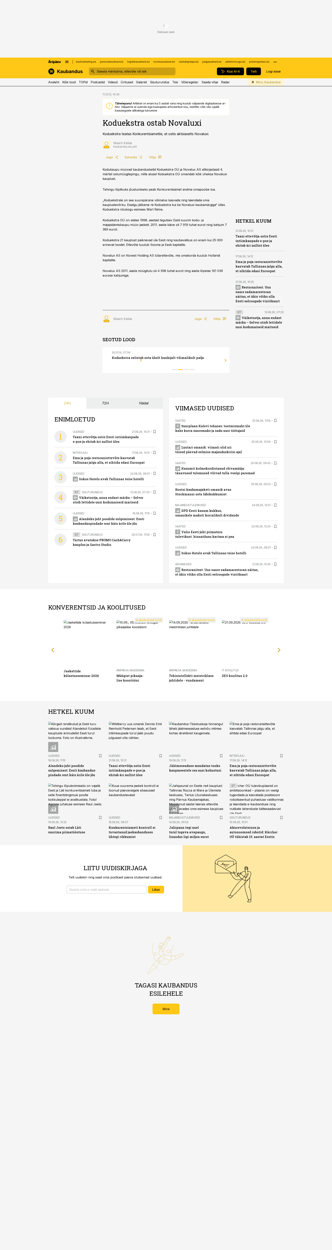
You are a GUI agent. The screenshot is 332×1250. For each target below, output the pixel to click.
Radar (225, 82)
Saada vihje (210, 82)
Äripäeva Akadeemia (130, 670)
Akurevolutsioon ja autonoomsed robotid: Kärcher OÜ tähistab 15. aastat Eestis (253, 832)
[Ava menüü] (67, 61)
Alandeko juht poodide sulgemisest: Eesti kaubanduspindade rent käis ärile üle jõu (72, 770)
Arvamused (183, 564)
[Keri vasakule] (141, 360)
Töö (175, 82)
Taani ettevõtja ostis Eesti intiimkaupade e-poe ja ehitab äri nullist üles (256, 240)
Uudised (78, 431)
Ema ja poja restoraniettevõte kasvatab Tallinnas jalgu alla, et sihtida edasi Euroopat (259, 266)
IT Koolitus (230, 670)
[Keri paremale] (225, 360)
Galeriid (141, 82)
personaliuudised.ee (111, 61)
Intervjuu (80, 452)
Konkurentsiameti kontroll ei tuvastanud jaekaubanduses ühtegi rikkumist (132, 832)
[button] (106, 889)
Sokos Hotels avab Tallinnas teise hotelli (111, 479)
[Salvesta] (154, 431)
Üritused (127, 82)
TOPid (83, 82)
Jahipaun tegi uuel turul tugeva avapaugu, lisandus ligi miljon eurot (189, 832)
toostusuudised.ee (164, 61)
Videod (113, 82)
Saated (180, 420)
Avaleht (53, 82)
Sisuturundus (159, 82)
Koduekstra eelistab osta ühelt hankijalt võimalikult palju (158, 358)
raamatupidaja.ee (188, 61)
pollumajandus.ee (259, 61)
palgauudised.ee (212, 61)
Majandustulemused (190, 505)
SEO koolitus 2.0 (234, 676)
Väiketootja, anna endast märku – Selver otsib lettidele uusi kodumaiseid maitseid (259, 322)
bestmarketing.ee (86, 61)
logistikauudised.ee (138, 61)
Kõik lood (69, 82)
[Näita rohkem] (275, 61)
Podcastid (98, 82)
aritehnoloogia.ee (235, 61)
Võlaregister (189, 82)
